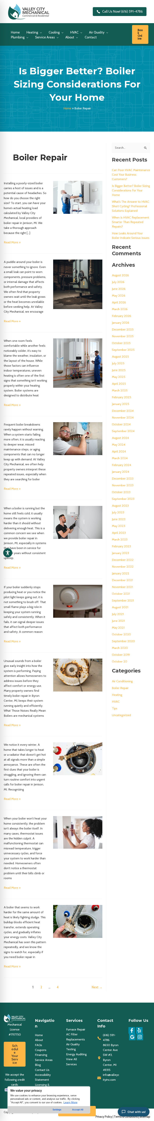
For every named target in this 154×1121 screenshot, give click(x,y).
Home (67, 108)
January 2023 (120, 553)
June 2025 (118, 370)
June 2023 (118, 519)
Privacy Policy (104, 1116)
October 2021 (121, 594)
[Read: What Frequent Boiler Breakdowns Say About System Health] (78, 438)
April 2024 (119, 451)
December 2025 (123, 329)
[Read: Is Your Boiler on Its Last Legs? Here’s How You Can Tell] (78, 758)
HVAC (116, 701)
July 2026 (118, 282)
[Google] (132, 1037)
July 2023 (118, 512)
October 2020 (121, 634)
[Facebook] (131, 1030)
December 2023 (122, 478)
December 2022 (123, 560)
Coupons (40, 1050)
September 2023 (123, 499)
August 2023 (120, 505)
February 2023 (121, 546)
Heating (117, 695)
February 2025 (121, 397)
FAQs (38, 1045)
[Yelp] (139, 1030)
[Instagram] (140, 1037)
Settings (57, 1109)
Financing (41, 1055)
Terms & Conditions (126, 1116)
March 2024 (120, 458)
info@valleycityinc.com (111, 1077)
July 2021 (118, 614)
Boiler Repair (120, 688)
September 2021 (123, 600)
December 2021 (122, 580)
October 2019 (121, 654)
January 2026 (120, 322)
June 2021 (118, 621)
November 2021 (122, 587)
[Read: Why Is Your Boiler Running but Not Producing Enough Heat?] (78, 522)
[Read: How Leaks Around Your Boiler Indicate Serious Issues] (78, 284)
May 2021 (118, 627)
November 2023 (122, 485)
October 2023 (121, 492)
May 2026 (118, 295)
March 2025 (120, 390)
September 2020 (123, 641)
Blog (38, 1065)
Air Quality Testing (73, 1047)
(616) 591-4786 (109, 1037)
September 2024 (123, 431)
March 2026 (120, 309)
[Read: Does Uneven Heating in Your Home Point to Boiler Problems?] (78, 363)
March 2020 (120, 648)
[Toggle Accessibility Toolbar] (8, 553)
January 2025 (120, 404)
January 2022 (120, 573)
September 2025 (123, 350)
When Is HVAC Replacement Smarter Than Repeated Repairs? (130, 222)
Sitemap (145, 1116)
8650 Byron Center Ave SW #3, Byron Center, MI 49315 (111, 1057)
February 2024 (121, 465)
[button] (40, 32)
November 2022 (123, 566)
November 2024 (123, 417)
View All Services (71, 1061)
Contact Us (42, 1070)
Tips (114, 708)
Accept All (77, 1109)
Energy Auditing (76, 1054)
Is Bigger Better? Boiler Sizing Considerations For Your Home (131, 190)
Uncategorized (121, 715)
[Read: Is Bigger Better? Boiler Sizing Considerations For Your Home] (78, 197)
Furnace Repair (75, 1029)
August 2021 (120, 607)
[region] (49, 1099)
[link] (140, 34)
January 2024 (120, 472)
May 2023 (118, 526)
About (39, 1040)
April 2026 (119, 302)
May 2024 (118, 444)
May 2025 (118, 377)
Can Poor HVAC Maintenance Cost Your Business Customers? (131, 174)
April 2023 (119, 533)
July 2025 (118, 363)
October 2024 (121, 424)
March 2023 (119, 539)
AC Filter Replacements (75, 1037)
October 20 (119, 661)
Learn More (70, 1102)
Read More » (12, 242)
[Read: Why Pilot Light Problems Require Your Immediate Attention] (78, 601)
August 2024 (120, 438)
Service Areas (44, 1060)
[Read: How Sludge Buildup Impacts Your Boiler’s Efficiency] (78, 921)
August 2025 (120, 356)
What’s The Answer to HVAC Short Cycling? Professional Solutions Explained (130, 206)
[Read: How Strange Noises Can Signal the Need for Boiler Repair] (78, 675)
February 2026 (121, 316)
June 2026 (118, 289)
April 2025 (119, 383)
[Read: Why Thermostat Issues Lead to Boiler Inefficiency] (78, 832)
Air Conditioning (122, 681)
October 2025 (121, 343)
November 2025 (123, 336)
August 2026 (120, 275)
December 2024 (123, 411)
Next (97, 987)
